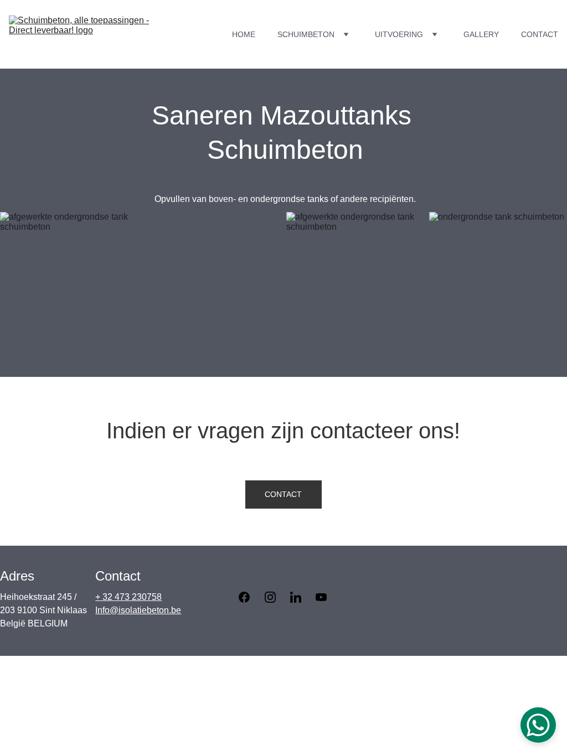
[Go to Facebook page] (250, 597)
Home (243, 34)
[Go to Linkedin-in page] (301, 597)
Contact (539, 34)
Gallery (481, 34)
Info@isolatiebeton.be (138, 610)
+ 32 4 (107, 597)
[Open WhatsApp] (538, 725)
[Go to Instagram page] (276, 597)
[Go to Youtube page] (321, 597)
